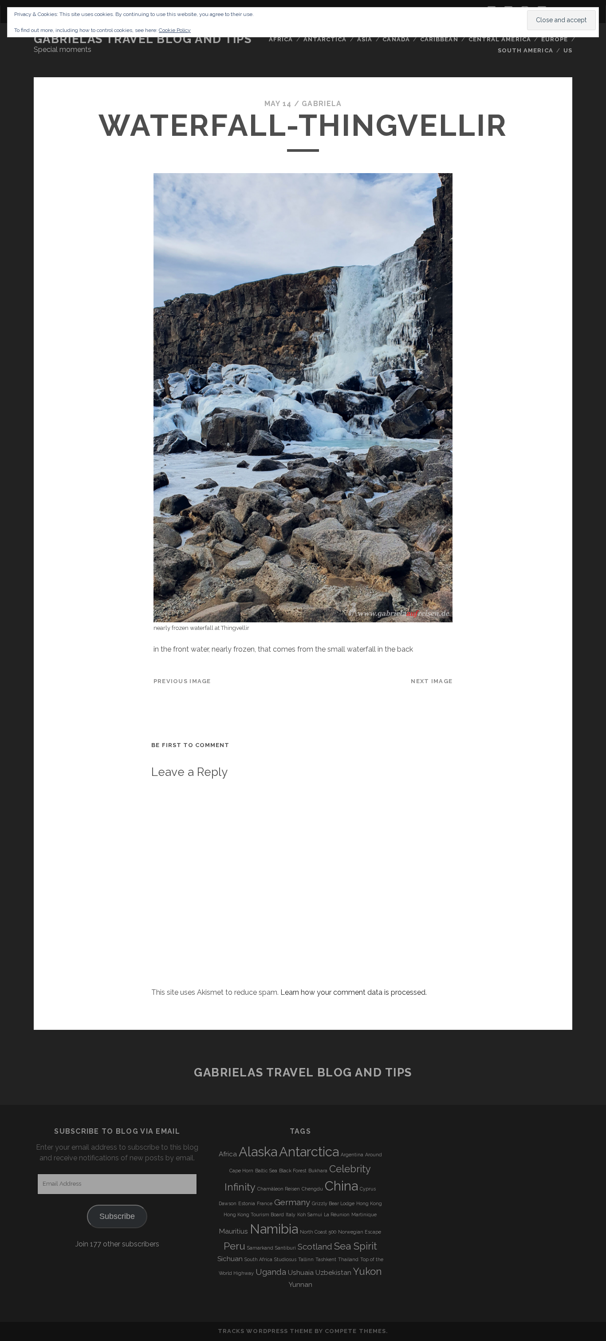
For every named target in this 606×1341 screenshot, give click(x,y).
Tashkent (325, 1259)
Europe (554, 39)
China (341, 1186)
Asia (364, 39)
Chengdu (312, 1188)
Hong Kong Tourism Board (254, 1214)
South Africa (258, 1259)
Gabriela (322, 103)
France (264, 1203)
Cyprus (368, 1188)
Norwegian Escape (359, 1231)
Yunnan (300, 1285)
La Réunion (337, 1214)
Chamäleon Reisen (278, 1188)
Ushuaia (301, 1273)
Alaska (258, 1151)
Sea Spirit (355, 1246)
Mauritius (233, 1231)
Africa (281, 39)
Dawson (227, 1203)
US (567, 50)
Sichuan (230, 1259)
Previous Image (182, 681)
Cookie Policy (175, 30)
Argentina (352, 1154)
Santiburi (285, 1247)
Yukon (367, 1271)
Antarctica (324, 39)
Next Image (432, 681)
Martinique (364, 1214)
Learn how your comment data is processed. (353, 992)
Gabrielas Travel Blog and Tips (143, 39)
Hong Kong (369, 1203)
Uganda (271, 1272)
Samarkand (260, 1247)
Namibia (274, 1229)
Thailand (348, 1259)
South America (525, 50)
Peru (234, 1246)
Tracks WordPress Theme (265, 1331)
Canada (395, 39)
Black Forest (293, 1170)
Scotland (315, 1246)
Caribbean (439, 39)
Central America (499, 39)
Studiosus (285, 1259)
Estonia (246, 1203)
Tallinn (306, 1259)
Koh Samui (309, 1214)
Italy (290, 1214)
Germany (292, 1202)
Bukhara (317, 1170)
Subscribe (117, 1216)
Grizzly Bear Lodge (333, 1203)
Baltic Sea (266, 1170)
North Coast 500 (318, 1231)
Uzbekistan (333, 1273)
